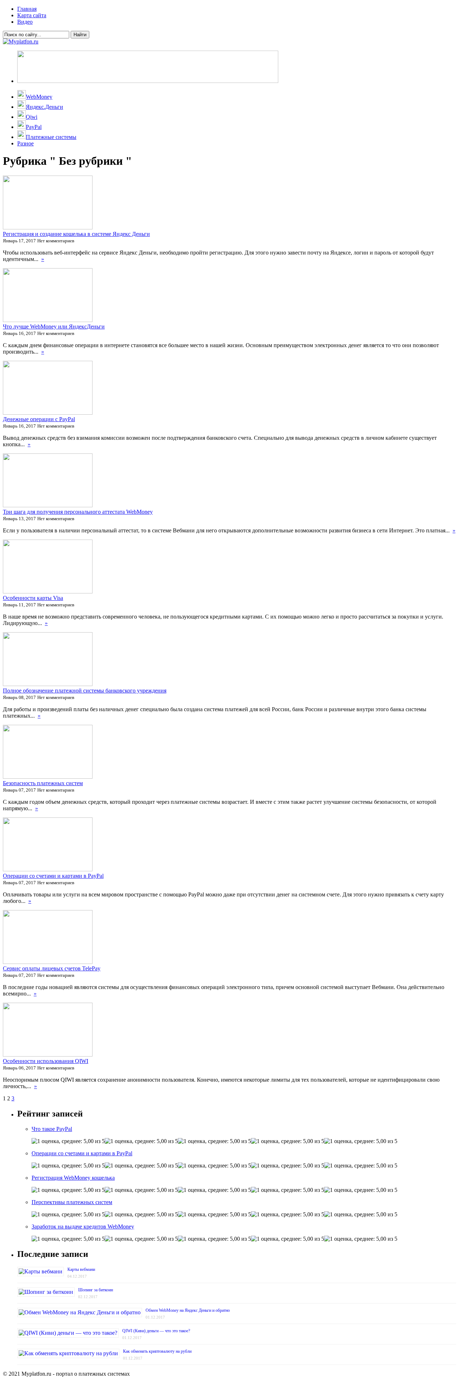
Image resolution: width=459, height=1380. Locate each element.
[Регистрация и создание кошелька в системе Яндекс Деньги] (48, 227)
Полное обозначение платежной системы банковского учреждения (84, 690)
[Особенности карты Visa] (48, 591)
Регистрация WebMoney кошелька (73, 1178)
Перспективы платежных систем (72, 1202)
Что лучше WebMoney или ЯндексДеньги (54, 326)
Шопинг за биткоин (95, 1289)
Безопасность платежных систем (43, 783)
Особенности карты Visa (33, 598)
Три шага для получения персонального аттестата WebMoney (78, 512)
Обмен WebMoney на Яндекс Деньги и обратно (188, 1310)
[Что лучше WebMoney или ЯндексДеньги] (48, 320)
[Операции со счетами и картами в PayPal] (48, 869)
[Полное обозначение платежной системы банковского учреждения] (48, 684)
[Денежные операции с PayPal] (48, 413)
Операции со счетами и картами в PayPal (53, 876)
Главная (27, 9)
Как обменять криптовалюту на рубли (157, 1351)
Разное (25, 143)
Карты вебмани (81, 1269)
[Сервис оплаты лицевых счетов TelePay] (48, 962)
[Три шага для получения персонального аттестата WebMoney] (48, 505)
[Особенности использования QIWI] (48, 1055)
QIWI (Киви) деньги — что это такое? (156, 1330)
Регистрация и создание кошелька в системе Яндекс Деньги (76, 234)
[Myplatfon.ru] (20, 41)
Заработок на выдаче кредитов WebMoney (83, 1226)
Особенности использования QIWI (45, 1061)
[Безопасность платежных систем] (48, 777)
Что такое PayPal (52, 1129)
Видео (25, 22)
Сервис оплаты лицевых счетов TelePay (51, 968)
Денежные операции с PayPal (39, 419)
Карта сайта (31, 15)
